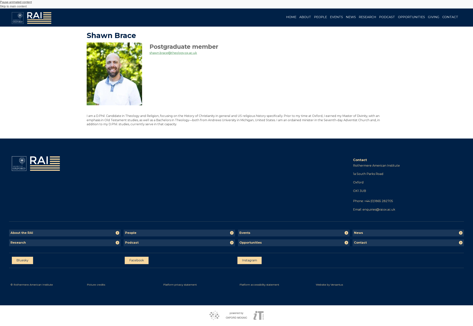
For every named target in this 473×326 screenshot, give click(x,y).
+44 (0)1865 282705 (378, 201)
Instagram (249, 260)
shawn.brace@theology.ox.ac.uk (173, 53)
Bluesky (22, 260)
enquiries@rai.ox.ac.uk (379, 209)
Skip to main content (13, 6)
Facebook (136, 260)
